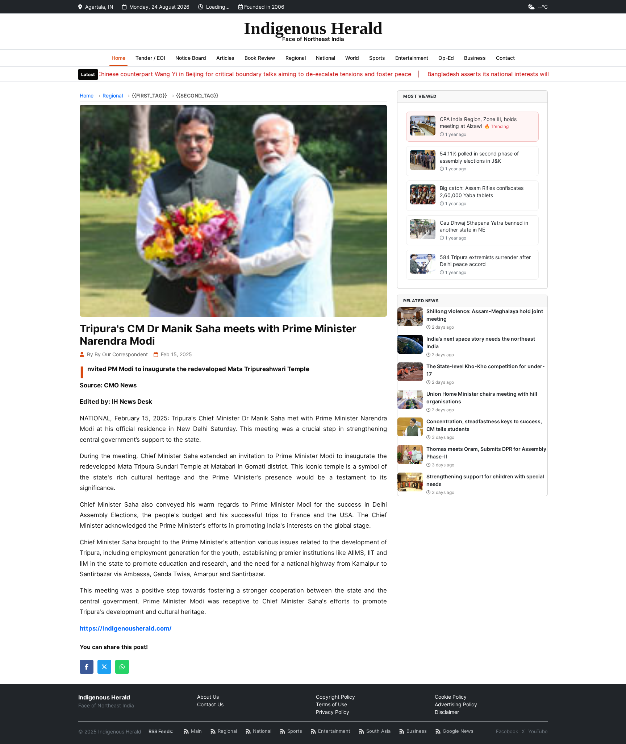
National (325, 58)
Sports (377, 58)
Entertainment (411, 58)
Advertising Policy (456, 704)
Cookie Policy (451, 697)
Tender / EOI (150, 58)
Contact (505, 58)
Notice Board (190, 58)
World (352, 58)
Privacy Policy (332, 712)
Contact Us (210, 704)
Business (475, 58)
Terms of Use (331, 704)
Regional (295, 58)
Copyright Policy (335, 697)
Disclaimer (447, 712)
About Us (208, 697)
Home (118, 58)
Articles (225, 58)
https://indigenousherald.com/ (126, 628)
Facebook (507, 731)
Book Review (260, 58)
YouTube (538, 731)
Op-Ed (446, 58)
